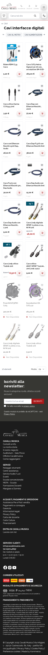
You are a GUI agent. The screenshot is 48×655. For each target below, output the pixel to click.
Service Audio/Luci (11, 474)
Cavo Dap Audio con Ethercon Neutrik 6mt (35, 184)
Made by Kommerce (31, 651)
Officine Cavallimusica (13, 456)
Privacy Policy (9, 414)
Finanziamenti (9, 523)
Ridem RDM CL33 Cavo (10, 66)
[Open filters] (3, 15)
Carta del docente (11, 517)
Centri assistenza (10, 471)
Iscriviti (37, 401)
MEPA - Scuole (9, 483)
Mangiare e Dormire (12, 488)
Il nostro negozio (10, 450)
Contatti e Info (9, 444)
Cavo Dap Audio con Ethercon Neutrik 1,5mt (11, 225)
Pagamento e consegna (14, 505)
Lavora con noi (9, 532)
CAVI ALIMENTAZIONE (34, 35)
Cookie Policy (38, 648)
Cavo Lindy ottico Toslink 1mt (33, 344)
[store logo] (8, 6)
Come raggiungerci (11, 459)
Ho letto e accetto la (21, 406)
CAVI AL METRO (14, 35)
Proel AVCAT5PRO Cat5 (10, 304)
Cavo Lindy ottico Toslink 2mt (10, 265)
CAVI (6, 24)
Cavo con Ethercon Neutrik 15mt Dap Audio (11, 146)
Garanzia (7, 508)
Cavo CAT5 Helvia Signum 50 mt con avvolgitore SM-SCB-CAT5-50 (35, 67)
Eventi (6, 477)
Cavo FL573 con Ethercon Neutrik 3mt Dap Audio (12, 185)
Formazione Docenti (12, 485)
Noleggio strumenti (11, 468)
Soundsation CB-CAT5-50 (33, 304)
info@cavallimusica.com (14, 546)
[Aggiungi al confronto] (19, 51)
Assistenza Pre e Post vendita (16, 502)
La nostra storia (10, 447)
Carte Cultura (9, 520)
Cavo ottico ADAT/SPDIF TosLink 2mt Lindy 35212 (35, 266)
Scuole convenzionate (13, 480)
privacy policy (29, 406)
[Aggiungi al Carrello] (19, 74)
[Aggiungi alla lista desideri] (19, 46)
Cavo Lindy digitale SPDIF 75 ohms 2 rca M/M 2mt (11, 345)
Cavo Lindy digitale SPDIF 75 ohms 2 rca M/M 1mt (34, 225)
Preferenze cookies (11, 651)
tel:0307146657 (9, 549)
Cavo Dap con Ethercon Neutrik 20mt (33, 106)
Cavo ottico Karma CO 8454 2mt (11, 105)
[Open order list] (44, 15)
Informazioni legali (11, 511)
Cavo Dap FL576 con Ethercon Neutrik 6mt (35, 145)
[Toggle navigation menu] (44, 7)
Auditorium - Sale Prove (13, 453)
